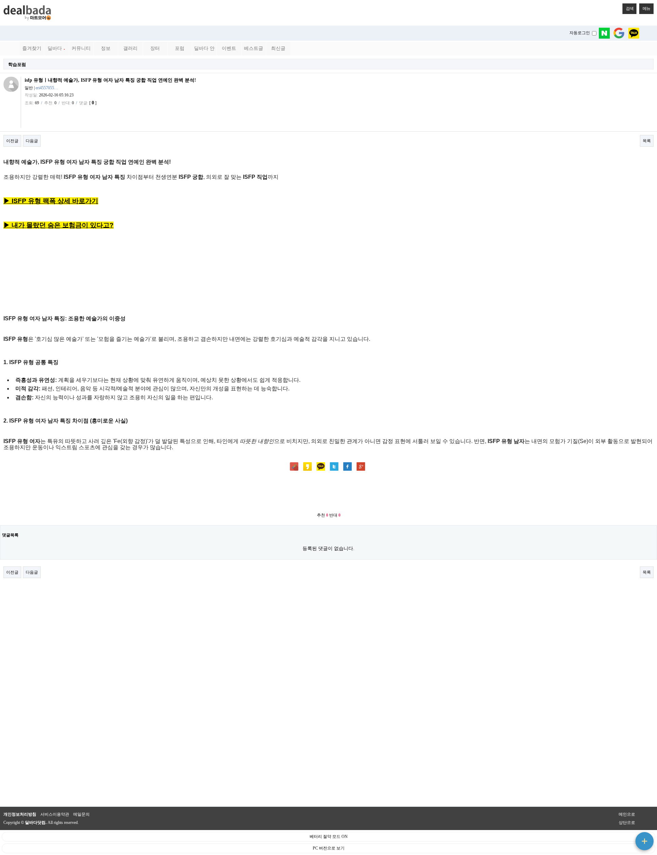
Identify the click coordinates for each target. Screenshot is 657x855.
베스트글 (253, 48)
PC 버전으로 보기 (329, 848)
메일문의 (81, 814)
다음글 (32, 140)
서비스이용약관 (54, 814)
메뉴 (646, 8)
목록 (647, 140)
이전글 (12, 140)
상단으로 (627, 822)
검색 (629, 8)
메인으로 (627, 814)
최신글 (278, 48)
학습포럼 (17, 64)
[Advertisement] (328, 492)
